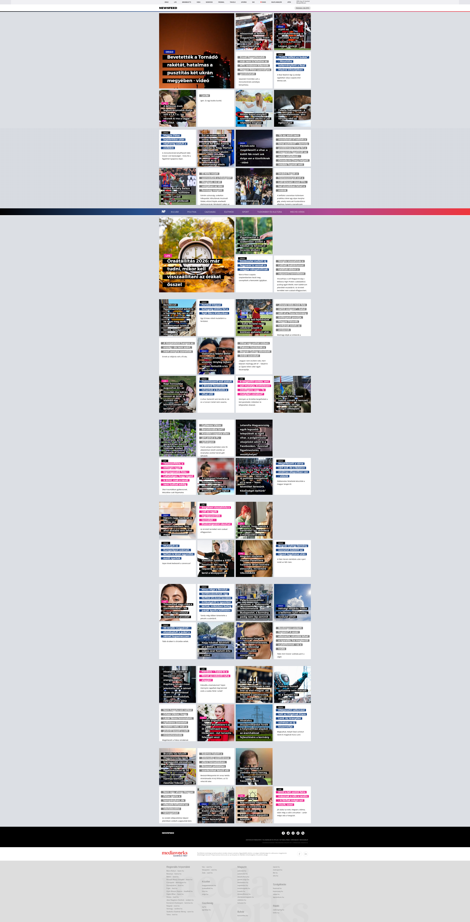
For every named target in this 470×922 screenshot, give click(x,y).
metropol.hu (277, 870)
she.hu (275, 876)
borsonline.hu (242, 915)
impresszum (294, 840)
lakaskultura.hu (243, 877)
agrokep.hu (206, 910)
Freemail (221, 2)
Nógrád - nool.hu (173, 906)
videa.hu (276, 894)
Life (175, 2)
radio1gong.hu (278, 910)
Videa (198, 2)
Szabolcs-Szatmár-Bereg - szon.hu (180, 912)
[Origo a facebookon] (283, 833)
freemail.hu (277, 888)
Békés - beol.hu (172, 877)
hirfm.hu (276, 913)
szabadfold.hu (207, 888)
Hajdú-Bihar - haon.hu (175, 894)
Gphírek (244, 2)
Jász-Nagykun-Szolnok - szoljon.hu (180, 900)
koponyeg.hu (278, 891)
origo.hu (205, 894)
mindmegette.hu (243, 888)
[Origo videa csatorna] (298, 833)
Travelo (232, 2)
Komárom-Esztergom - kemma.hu (179, 903)
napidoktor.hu (242, 885)
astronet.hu (241, 871)
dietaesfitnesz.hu (244, 894)
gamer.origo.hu (243, 879)
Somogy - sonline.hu (174, 909)
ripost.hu (276, 867)
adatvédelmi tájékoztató (253, 840)
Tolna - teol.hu (171, 915)
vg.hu (204, 907)
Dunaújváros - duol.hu (175, 885)
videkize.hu (241, 900)
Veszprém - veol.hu (209, 870)
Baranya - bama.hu (173, 874)
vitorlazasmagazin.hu (245, 897)
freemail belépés (302, 8)
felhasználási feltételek (270, 840)
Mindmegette (186, 2)
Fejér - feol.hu (171, 888)
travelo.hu (241, 891)
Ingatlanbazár (276, 2)
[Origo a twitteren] (288, 833)
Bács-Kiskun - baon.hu (175, 871)
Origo (166, 2)
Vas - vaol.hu (207, 867)
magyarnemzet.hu (209, 885)
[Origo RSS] (302, 833)
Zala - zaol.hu (207, 873)
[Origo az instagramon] (293, 833)
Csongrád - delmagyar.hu (176, 882)
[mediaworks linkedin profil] (305, 853)
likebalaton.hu (242, 882)
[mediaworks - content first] (174, 854)
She (253, 2)
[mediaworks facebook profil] (299, 853)
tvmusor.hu (241, 903)
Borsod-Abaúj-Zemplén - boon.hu (179, 879)
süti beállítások (285, 840)
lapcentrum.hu (278, 897)
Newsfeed (209, 2)
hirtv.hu (205, 891)
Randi (264, 2)
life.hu (275, 873)
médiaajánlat (304, 840)
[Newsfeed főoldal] (168, 833)
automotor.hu (242, 874)
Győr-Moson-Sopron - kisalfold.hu (179, 891)
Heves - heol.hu (172, 897)
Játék (289, 2)
